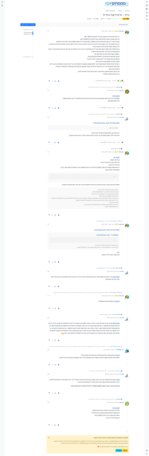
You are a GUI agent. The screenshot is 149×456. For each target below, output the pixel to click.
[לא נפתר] (146, 9)
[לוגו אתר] (117, 4)
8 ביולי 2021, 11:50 (111, 90)
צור (123, 349)
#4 (48, 152)
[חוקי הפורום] (146, 2)
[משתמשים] (146, 12)
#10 (48, 374)
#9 (48, 349)
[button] (146, 450)
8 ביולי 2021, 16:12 (111, 374)
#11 (48, 402)
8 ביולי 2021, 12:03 (106, 152)
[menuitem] (2, 2)
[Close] (49, 437)
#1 (48, 31)
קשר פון (122, 90)
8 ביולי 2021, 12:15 (111, 317)
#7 (48, 295)
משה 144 (121, 31)
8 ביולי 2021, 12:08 (111, 271)
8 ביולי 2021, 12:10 (106, 295)
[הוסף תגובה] (58, 81)
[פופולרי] (146, 5)
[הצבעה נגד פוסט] (49, 81)
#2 (48, 90)
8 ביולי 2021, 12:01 (111, 117)
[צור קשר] (146, 19)
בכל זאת (122, 402)
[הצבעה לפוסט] (55, 81)
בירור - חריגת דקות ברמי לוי (101, 123)
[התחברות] (2, 2)
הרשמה (125, 450)
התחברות (118, 450)
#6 (48, 271)
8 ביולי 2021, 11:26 (106, 31)
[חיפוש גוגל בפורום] (146, 15)
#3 (48, 117)
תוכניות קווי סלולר (117, 18)
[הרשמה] (2, 5)
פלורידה (122, 117)
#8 (48, 317)
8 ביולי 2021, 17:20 (111, 402)
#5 (48, 224)
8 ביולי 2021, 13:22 (108, 349)
